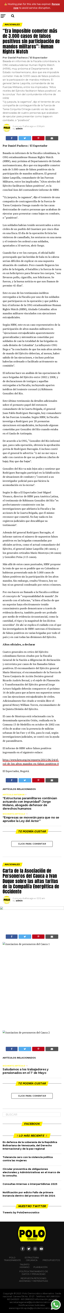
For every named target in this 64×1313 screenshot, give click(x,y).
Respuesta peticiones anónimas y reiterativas (33, 1279)
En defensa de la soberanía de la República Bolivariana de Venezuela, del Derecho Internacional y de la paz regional (30, 1145)
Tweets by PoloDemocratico (21, 1212)
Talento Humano (25, 1265)
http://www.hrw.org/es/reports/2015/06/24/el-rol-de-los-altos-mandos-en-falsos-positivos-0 (31, 762)
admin (19, 128)
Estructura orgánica (32, 1258)
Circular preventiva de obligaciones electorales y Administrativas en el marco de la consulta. (31, 1172)
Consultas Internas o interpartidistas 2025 (30, 1184)
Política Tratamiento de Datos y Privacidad (33, 1272)
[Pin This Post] (38, 138)
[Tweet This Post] (25, 138)
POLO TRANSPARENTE (12, 1258)
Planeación (40, 1267)
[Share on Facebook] (12, 138)
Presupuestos (51, 1260)
